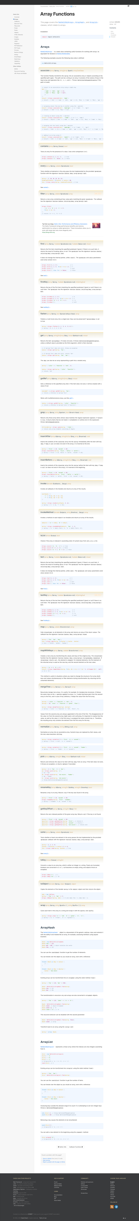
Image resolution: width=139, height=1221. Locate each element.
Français (112, 1189)
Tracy (23, 1187)
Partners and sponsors (87, 1182)
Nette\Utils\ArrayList (47, 1047)
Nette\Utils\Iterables (63, 54)
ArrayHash (79, 22)
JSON (15, 41)
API (115, 24)
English (112, 1182)
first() (45, 588)
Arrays (16, 19)
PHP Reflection (18, 45)
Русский (112, 1196)
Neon (20, 1198)
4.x (71, 6)
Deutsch (112, 1185)
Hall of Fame (84, 1187)
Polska (112, 1192)
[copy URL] (50, 46)
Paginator (16, 43)
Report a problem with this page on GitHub (54, 1162)
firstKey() (46, 620)
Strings (16, 54)
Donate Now (84, 1193)
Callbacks (17, 21)
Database (19, 1192)
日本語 (112, 1198)
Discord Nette (58, 1184)
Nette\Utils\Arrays (65, 22)
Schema (21, 1202)
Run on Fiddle (102, 63)
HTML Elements (18, 34)
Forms (23, 1194)
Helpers (16, 32)
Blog (55, 1196)
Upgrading (17, 63)
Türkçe (112, 1194)
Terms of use (42, 1218)
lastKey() (46, 307)
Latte (23, 1184)
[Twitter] (116, 1207)
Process (16, 50)
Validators (17, 61)
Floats (16, 30)
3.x (73, 6)
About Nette (57, 1200)
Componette (84, 1185)
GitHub (111, 24)
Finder (16, 28)
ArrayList (93, 22)
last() (45, 275)
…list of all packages (18, 1205)
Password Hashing (19, 71)
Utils (22, 1203)
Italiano (112, 1191)
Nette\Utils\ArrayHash (50, 932)
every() (45, 853)
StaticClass (17, 59)
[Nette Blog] (112, 1207)
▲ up (124, 1218)
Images (16, 37)
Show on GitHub (47, 1158)
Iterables (16, 39)
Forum (56, 1182)
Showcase (84, 1189)
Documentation (44, 6)
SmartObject (17, 56)
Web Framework (24, 1182)
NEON (16, 69)
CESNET (30, 1214)
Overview (16, 17)
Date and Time (18, 23)
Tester (23, 1185)
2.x (75, 6)
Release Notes (58, 1185)
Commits (56, 1187)
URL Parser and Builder (20, 73)
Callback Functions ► (76, 1147)
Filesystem (17, 26)
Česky (112, 1184)
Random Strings (18, 52)
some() (45, 187)
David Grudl (24, 1218)
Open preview (46, 1160)
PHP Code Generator (19, 1200)
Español (112, 1187)
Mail (18, 1196)
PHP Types (17, 48)
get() (71, 398)
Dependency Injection (25, 1189)
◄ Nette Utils (62, 1147)
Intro (112, 31)
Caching (15, 1191)
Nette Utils (52, 6)
